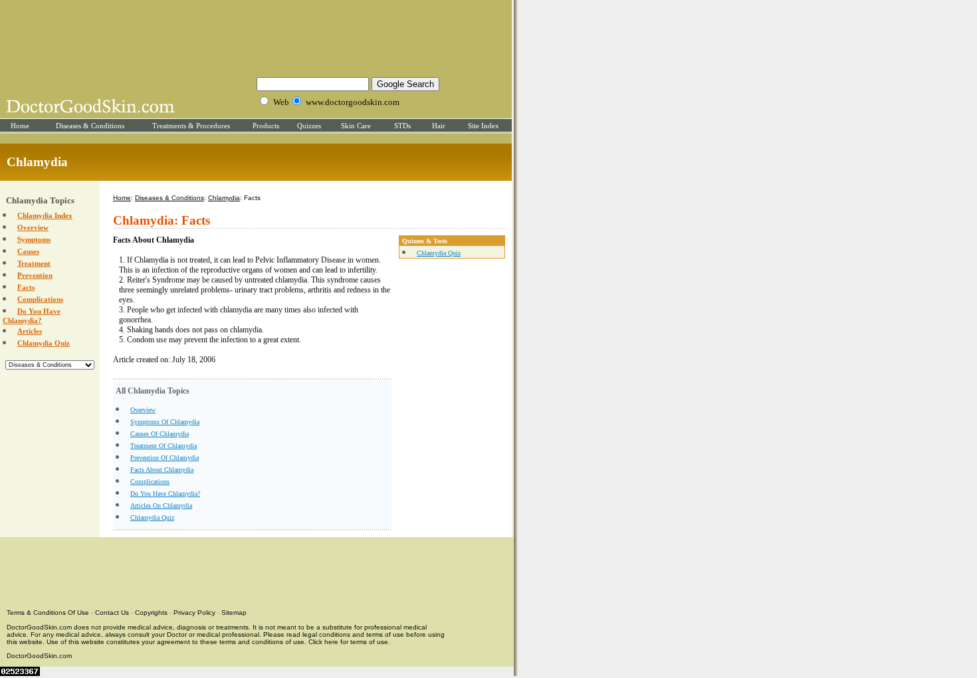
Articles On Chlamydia (161, 505)
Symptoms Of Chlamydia (164, 421)
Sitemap (234, 612)
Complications (40, 299)
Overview (33, 227)
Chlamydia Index (44, 215)
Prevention (35, 275)
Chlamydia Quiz (43, 343)
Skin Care (356, 126)
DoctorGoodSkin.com (39, 655)
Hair (438, 126)
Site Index (483, 126)
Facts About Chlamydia (161, 469)
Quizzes (309, 126)
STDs (402, 126)
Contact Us (112, 612)
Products (266, 126)
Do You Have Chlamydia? (165, 493)
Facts (26, 287)
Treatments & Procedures (191, 126)
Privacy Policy (194, 612)
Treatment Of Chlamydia (163, 445)
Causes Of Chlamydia (159, 433)
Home (20, 126)
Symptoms (34, 239)
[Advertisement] (256, 36)
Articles (29, 331)
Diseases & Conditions (90, 126)
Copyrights (151, 612)
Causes (28, 251)
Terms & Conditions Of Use (48, 612)
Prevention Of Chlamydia (164, 457)
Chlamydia (224, 197)
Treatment (34, 263)
